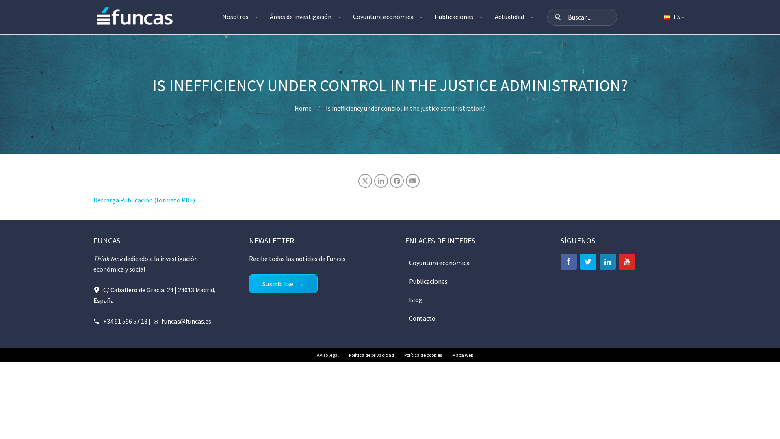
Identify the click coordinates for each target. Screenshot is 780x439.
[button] (558, 17)
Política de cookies (423, 355)
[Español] (674, 17)
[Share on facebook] (397, 181)
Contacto (422, 318)
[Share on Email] (413, 181)
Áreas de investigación (301, 17)
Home (303, 108)
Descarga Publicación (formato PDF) (144, 200)
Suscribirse (277, 284)
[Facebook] (569, 262)
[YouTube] (627, 262)
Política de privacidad (371, 355)
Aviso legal (328, 355)
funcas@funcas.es (186, 321)
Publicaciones (454, 17)
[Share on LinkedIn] (381, 181)
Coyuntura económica (383, 17)
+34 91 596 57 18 (125, 321)
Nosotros (235, 17)
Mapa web (462, 355)
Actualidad (509, 17)
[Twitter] (588, 262)
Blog (415, 300)
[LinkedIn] (608, 262)
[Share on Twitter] (365, 181)
